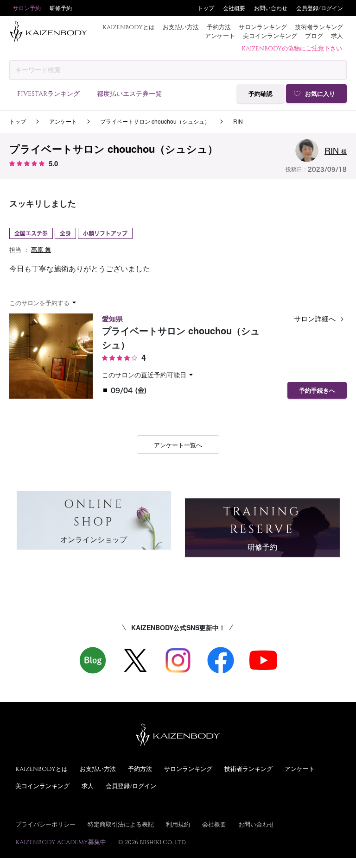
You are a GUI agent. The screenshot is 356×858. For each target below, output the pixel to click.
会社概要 (234, 8)
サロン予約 (27, 8)
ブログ (314, 35)
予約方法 (219, 27)
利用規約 (178, 824)
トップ (205, 8)
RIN (335, 150)
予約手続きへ (317, 390)
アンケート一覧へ (178, 444)
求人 (337, 35)
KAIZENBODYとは (128, 27)
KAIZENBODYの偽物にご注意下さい (292, 48)
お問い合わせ (270, 8)
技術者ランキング (319, 27)
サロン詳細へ (315, 318)
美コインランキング (270, 35)
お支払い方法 (181, 27)
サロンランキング (263, 27)
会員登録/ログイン (319, 8)
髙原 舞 (41, 249)
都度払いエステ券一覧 (129, 93)
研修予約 (61, 8)
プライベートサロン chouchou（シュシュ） (155, 121)
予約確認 (260, 93)
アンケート (220, 35)
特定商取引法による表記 (121, 824)
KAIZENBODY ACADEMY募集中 (60, 841)
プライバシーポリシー (45, 824)
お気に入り (320, 93)
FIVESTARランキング (48, 93)
